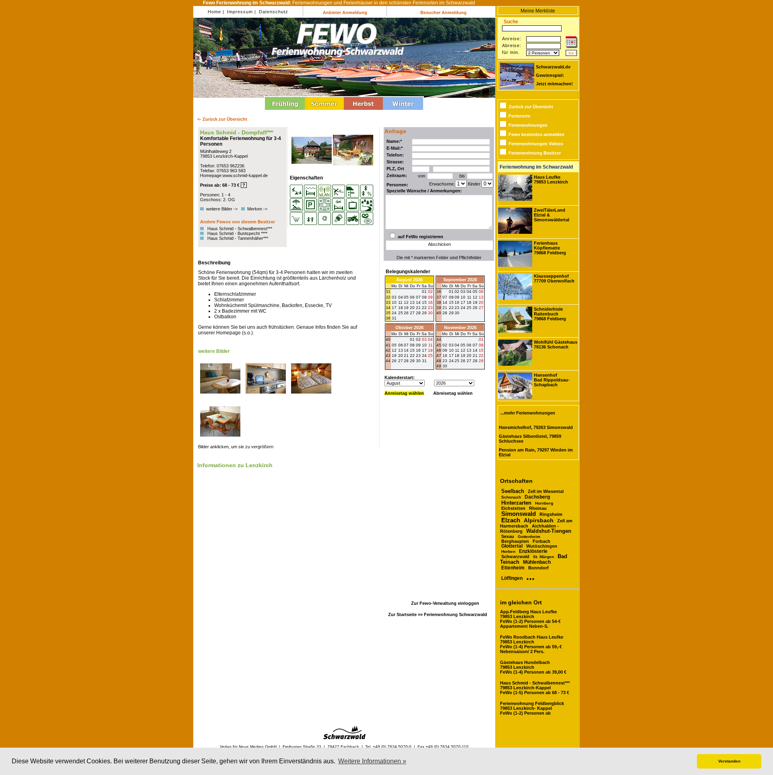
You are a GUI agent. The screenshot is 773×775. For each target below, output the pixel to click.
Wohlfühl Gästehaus (555, 344)
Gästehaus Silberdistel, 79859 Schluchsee (530, 438)
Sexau (507, 536)
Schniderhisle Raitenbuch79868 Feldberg (550, 314)
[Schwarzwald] (344, 738)
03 (463, 291)
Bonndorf (538, 567)
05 (475, 291)
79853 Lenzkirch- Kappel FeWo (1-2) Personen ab (532, 708)
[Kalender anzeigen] (572, 46)
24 (394, 313)
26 (406, 313)
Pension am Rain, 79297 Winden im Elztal (536, 452)
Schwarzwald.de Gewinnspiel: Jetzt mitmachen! (554, 75)
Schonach (511, 497)
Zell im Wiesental (546, 491)
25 (400, 313)
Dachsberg (537, 497)
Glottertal (512, 546)
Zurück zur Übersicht (530, 106)
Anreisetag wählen (404, 393)
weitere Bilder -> (223, 208)
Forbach (541, 541)
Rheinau (538, 508)
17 (463, 302)
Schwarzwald (515, 556)
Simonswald (518, 514)
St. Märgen (543, 556)
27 (412, 313)
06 (481, 291)
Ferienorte (519, 115)
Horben (508, 551)
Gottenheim (529, 536)
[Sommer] (324, 111)
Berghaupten (515, 541)
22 (451, 307)
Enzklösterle (533, 551)
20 (481, 302)
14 (444, 302)
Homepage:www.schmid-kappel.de (234, 175)
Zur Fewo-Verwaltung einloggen (445, 603)
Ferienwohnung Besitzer (534, 152)
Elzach (510, 520)
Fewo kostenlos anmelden (536, 134)
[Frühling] (285, 111)
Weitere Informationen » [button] (372, 761)
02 (457, 291)
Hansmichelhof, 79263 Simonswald (536, 427)
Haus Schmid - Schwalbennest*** (239, 228)
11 (469, 297)
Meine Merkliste (538, 11)
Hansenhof (552, 380)
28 (418, 313)
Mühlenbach (537, 562)
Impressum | (240, 11)
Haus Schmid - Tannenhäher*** (237, 238)
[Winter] (403, 111)
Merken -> (257, 208)
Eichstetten (513, 508)
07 (444, 297)
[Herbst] (363, 111)
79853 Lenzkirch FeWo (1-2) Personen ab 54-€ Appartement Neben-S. (530, 619)
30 (430, 313)
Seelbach (512, 491)
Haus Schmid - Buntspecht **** (237, 233)
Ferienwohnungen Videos (535, 143)
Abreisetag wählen (453, 393)
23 (430, 307)
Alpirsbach (539, 520)
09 (457, 297)
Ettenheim (513, 568)
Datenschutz (272, 11)
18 (469, 302)
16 (457, 302)
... (530, 576)
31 (394, 318)
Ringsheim (550, 514)
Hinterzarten (516, 503)
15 (451, 302)
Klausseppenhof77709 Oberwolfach (554, 278)
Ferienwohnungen (528, 125)
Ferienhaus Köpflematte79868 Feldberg (550, 248)
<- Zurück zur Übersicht (222, 119)
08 (451, 297)
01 (451, 291)
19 (475, 302)
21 (444, 307)
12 (475, 297)
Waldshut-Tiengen (548, 531)
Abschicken (439, 244)
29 (424, 313)
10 (463, 297)
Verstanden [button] (729, 761)
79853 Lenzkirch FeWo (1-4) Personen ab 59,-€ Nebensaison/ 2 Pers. (531, 644)
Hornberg (544, 503)
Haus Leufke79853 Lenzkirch (551, 179)
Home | (216, 11)
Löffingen (512, 578)
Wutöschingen (541, 546)
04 (469, 291)
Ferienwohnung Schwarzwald (455, 614)
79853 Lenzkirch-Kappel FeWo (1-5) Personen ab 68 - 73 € (535, 687)
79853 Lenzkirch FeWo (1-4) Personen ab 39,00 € (533, 667)
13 (481, 297)
